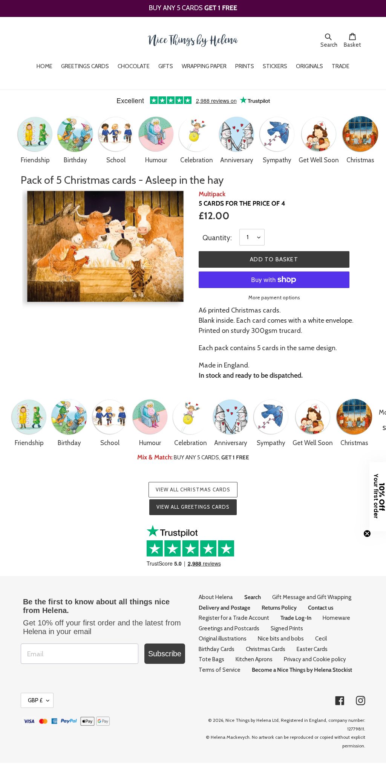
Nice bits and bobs (281, 638)
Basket (354, 44)
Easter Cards (312, 649)
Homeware (336, 618)
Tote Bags (211, 659)
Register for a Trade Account (234, 618)
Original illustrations (223, 638)
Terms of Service (219, 669)
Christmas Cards (265, 649)
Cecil (321, 638)
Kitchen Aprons (254, 659)
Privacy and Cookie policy (315, 659)
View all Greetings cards (193, 507)
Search (330, 44)
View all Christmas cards (193, 489)
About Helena (216, 597)
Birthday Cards (216, 649)
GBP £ (35, 700)
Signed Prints (287, 628)
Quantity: (217, 237)
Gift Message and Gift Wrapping (311, 597)
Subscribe (164, 654)
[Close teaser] (367, 533)
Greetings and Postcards (229, 628)
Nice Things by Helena (248, 720)
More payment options (274, 297)
